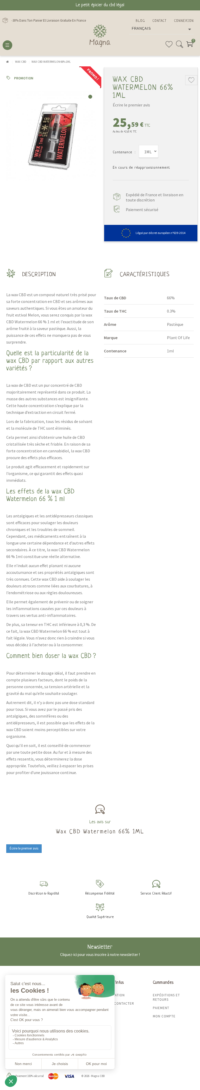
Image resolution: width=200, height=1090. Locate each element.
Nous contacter (119, 1003)
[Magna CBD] (100, 36)
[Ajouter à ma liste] (191, 80)
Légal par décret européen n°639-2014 (160, 233)
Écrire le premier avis (131, 104)
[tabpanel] (51, 136)
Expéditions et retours (166, 997)
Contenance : (124, 152)
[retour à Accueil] (7, 62)
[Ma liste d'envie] (169, 46)
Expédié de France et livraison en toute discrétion (154, 197)
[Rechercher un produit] (179, 46)
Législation (114, 995)
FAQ (107, 1012)
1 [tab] (90, 97)
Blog (140, 21)
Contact (159, 21)
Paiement (161, 1008)
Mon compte (164, 1016)
